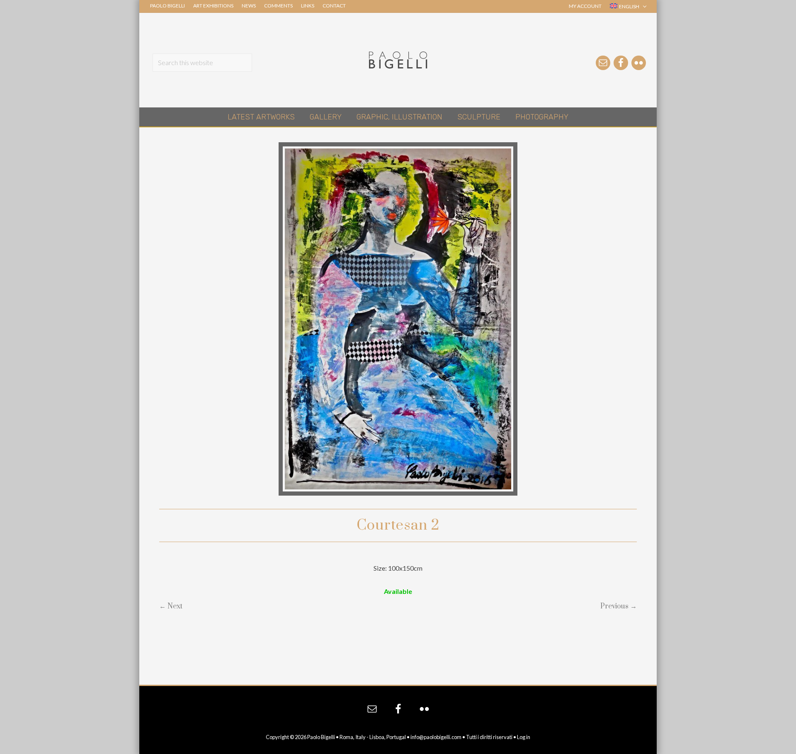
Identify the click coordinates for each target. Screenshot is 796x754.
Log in (523, 737)
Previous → (618, 606)
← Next (170, 606)
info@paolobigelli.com (435, 737)
